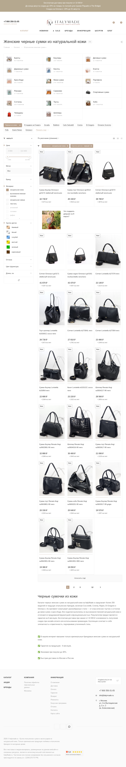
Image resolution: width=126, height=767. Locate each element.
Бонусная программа (58, 703)
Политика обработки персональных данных (31, 685)
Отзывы (53, 707)
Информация (57, 677)
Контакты (54, 710)
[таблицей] (121, 138)
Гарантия (54, 693)
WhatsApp (63, 726)
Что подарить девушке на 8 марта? (68, 213)
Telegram (56, 726)
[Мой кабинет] (106, 23)
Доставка (54, 686)
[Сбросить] (19, 280)
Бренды (7, 687)
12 (92, 587)
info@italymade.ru (106, 695)
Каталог (8, 677)
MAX (69, 726)
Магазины (27, 691)
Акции (7, 682)
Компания (29, 677)
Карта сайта (55, 713)
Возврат (54, 696)
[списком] (117, 138)
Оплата (53, 689)
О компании (55, 682)
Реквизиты (54, 700)
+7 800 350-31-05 (11, 21)
